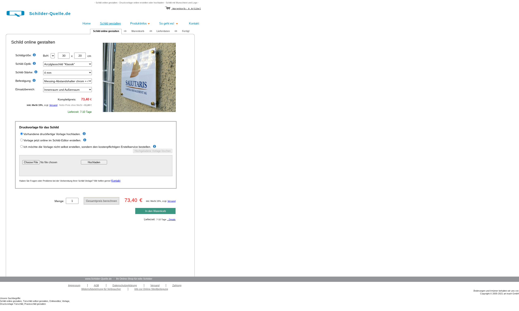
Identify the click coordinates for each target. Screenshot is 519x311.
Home (87, 23)
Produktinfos (139, 23)
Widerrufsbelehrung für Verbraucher (101, 289)
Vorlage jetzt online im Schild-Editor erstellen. (52, 140)
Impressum (74, 285)
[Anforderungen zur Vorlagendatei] (83, 134)
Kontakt (115, 180)
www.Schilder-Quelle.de (98, 278)
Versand (53, 105)
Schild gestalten (110, 23)
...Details (171, 219)
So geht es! (167, 23)
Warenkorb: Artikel (186, 8)
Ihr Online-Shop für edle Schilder (134, 278)
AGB (96, 285)
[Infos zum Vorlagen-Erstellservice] (154, 146)
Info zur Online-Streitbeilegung (151, 289)
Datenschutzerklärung (125, 285)
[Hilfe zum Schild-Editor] (84, 140)
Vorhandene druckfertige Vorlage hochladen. (52, 134)
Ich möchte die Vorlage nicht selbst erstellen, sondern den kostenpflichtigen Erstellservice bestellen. (87, 146)
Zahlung (176, 285)
